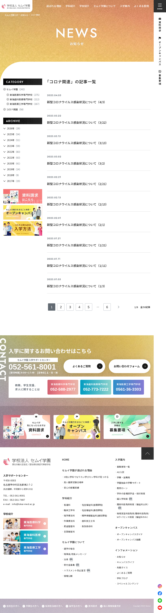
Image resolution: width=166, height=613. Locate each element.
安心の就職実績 (71, 487)
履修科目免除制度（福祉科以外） (133, 504)
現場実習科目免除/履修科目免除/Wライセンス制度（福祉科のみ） (133, 515)
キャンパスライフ (125, 562)
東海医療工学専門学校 (25, 103)
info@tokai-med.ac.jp (23, 504)
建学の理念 (69, 548)
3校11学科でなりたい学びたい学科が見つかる (86, 476)
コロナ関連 (15, 109)
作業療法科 (69, 520)
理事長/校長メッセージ (75, 554)
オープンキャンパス (126, 527)
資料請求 (92, 605)
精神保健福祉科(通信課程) (94, 515)
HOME (65, 459)
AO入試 (120, 472)
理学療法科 (69, 515)
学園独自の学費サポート (129, 482)
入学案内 (125, 6)
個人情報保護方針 (112, 605)
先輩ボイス (122, 567)
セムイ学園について (105, 6)
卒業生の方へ (32, 605)
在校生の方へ (12, 605)
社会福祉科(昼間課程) (92, 504)
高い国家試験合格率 (73, 482)
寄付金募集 (69, 564)
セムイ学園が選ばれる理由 (77, 470)
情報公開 (68, 575)
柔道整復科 (69, 526)
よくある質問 (141, 6)
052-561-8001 (17, 495)
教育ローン (122, 488)
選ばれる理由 (53, 6)
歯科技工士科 (88, 520)
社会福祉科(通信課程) (92, 510)
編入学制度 (122, 498)
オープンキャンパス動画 (129, 539)
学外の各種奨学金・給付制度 (131, 493)
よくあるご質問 (124, 572)
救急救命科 (87, 526)
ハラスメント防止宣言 (75, 570)
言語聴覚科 (69, 531)
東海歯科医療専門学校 (25, 99)
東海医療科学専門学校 (25, 94)
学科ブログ (122, 578)
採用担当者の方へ (54, 605)
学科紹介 (70, 6)
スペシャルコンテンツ (127, 583)
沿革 (66, 559)
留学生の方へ (75, 605)
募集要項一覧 (123, 466)
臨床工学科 (69, 510)
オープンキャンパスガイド (130, 534)
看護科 (67, 504)
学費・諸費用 (123, 477)
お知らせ (24, 14)
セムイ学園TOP (11, 14)
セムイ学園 (16, 89)
